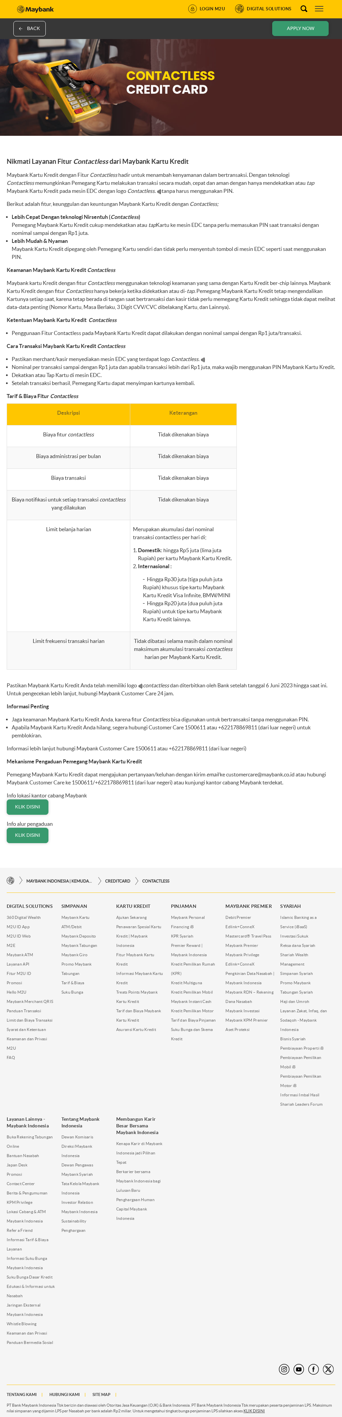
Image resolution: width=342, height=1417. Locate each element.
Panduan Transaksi (24, 1011)
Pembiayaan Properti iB (302, 1048)
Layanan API (18, 964)
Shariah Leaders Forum (301, 1104)
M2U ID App (18, 927)
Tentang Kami (22, 1394)
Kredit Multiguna (186, 983)
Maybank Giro (74, 955)
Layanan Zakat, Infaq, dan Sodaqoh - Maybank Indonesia (303, 1020)
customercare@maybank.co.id (260, 774)
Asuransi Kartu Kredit (136, 1029)
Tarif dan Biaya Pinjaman (193, 1020)
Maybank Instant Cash (191, 1001)
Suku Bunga (72, 992)
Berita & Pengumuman (27, 1193)
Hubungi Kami (64, 1394)
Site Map (102, 1394)
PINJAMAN (183, 906)
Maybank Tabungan (79, 945)
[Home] (10, 880)
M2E (11, 945)
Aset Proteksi (237, 1029)
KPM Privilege (19, 1202)
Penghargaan (73, 1230)
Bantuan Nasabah (23, 1155)
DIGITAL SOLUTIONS (30, 906)
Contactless (155, 881)
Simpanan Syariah (296, 973)
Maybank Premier (241, 945)
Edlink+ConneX (239, 927)
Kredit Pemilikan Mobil (192, 992)
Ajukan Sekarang (131, 917)
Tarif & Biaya (72, 983)
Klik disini (27, 806)
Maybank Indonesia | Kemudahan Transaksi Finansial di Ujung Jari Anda (59, 881)
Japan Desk (17, 1165)
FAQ (11, 1057)
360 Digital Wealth (24, 917)
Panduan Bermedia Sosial (30, 1342)
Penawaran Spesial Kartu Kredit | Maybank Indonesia (139, 936)
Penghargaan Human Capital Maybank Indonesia (135, 1208)
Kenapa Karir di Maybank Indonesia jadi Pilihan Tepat (139, 1152)
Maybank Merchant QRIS (30, 1001)
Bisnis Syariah (293, 1039)
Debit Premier (238, 917)
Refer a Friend (20, 1230)
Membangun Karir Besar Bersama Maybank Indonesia (137, 1125)
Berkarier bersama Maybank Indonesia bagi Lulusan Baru (138, 1180)
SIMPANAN (74, 906)
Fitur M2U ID (19, 973)
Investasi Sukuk (294, 936)
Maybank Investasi (242, 1011)
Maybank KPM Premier (246, 1020)
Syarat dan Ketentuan (26, 1029)
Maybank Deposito (78, 936)
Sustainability (73, 1221)
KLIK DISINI (254, 1411)
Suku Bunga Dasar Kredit (29, 1277)
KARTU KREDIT (133, 906)
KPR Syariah (182, 936)
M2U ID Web (19, 936)
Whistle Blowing (22, 1324)
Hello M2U (17, 992)
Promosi (14, 983)
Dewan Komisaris (77, 1137)
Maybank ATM (20, 955)
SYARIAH (290, 906)
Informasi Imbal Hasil (299, 1095)
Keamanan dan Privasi (27, 1333)
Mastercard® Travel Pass (248, 936)
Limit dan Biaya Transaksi (30, 1020)
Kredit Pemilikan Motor (192, 1011)
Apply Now (300, 28)
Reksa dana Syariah (297, 945)
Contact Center (21, 1183)
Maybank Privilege (242, 955)
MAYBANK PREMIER (248, 906)
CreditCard (117, 881)
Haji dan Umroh (294, 1001)
